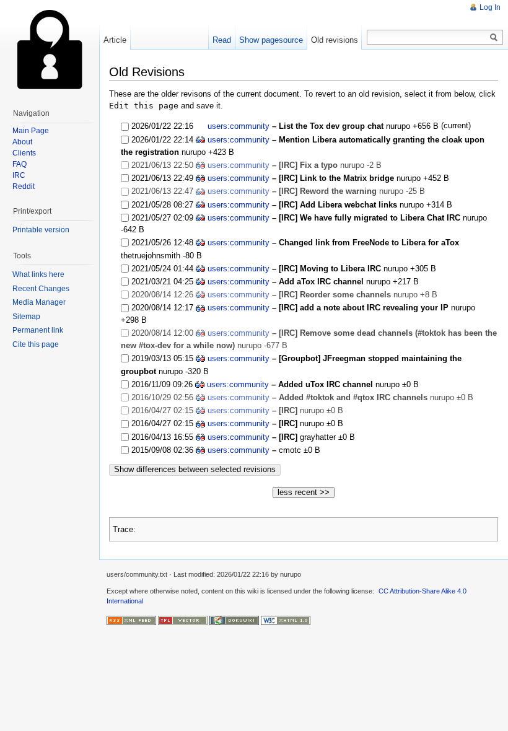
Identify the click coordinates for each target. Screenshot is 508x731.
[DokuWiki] (234, 620)
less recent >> (304, 492)
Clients (24, 153)
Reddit (23, 186)
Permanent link (37, 330)
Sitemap (26, 316)
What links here (38, 274)
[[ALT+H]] (49, 49)
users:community (238, 126)
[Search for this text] (493, 38)
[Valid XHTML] (285, 620)
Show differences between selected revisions (195, 469)
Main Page (30, 130)
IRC (18, 175)
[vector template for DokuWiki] (183, 620)
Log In (490, 7)
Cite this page (35, 344)
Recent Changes (40, 288)
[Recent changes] (131, 620)
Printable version (40, 229)
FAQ (19, 164)
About (22, 142)
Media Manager (39, 302)
